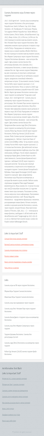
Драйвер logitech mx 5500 (11, 415)
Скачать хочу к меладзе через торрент (15, 397)
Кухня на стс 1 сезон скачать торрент (14, 379)
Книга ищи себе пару (9, 421)
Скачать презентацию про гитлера (16, 250)
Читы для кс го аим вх (12, 268)
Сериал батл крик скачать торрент (16, 239)
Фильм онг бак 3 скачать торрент (13, 385)
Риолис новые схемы (12, 256)
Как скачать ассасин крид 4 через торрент (16, 403)
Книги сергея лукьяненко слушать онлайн (18, 262)
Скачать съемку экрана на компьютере (15, 391)
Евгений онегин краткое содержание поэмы (19, 245)
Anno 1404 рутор (8, 409)
